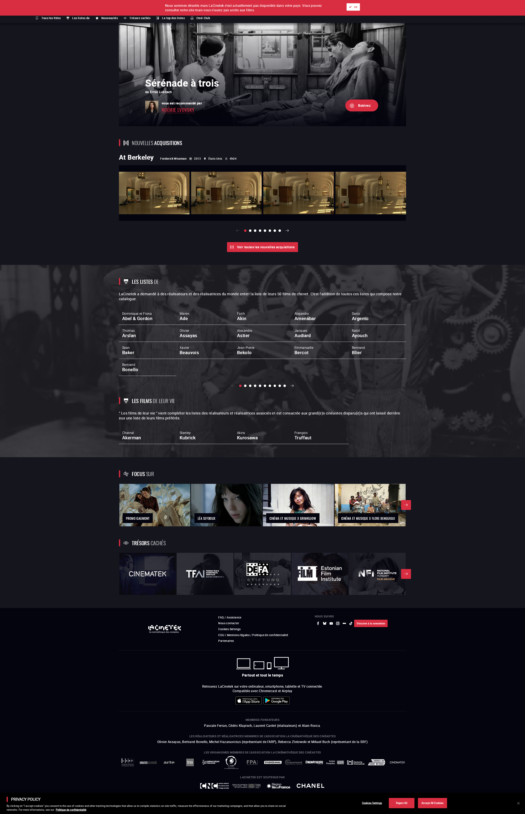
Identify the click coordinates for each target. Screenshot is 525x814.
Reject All (401, 803)
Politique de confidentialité (71, 810)
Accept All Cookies (432, 803)
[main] (262, 803)
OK (355, 7)
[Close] (518, 803)
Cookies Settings (372, 803)
